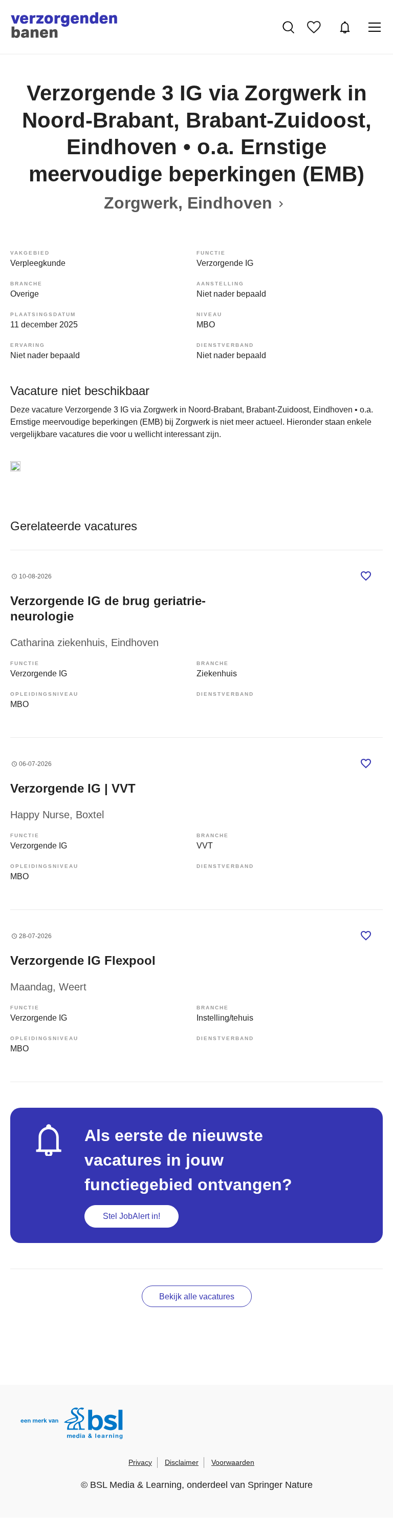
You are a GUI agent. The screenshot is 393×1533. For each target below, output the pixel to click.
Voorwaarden (232, 1462)
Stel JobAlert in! (131, 1216)
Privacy (140, 1462)
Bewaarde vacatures (316, 27)
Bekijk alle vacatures (196, 1296)
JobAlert (346, 27)
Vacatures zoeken (289, 27)
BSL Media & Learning (136, 1485)
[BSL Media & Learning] (71, 1424)
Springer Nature (280, 1485)
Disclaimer (182, 1462)
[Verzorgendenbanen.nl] (64, 27)
